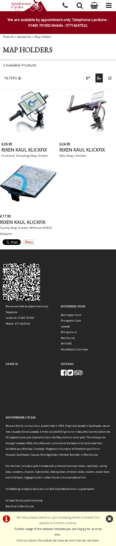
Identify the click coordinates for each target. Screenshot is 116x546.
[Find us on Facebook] (64, 374)
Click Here (82, 349)
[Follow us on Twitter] (70, 374)
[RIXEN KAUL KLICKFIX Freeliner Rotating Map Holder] (29, 131)
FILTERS (11, 78)
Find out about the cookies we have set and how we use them (58, 540)
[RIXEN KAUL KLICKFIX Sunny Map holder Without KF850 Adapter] (29, 203)
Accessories (24, 37)
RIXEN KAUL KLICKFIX (24, 150)
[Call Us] (65, 4)
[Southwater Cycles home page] (29, 5)
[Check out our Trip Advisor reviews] (78, 374)
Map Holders (42, 37)
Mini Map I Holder (73, 155)
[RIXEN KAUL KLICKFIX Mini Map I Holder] (87, 131)
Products (8, 37)
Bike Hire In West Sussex (20, 506)
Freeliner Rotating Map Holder (24, 155)
